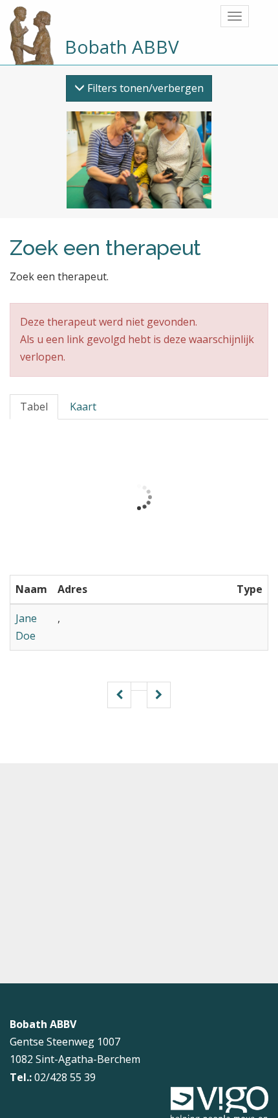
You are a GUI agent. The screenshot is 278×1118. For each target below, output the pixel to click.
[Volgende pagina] (159, 695)
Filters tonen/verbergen (144, 88)
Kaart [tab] (83, 406)
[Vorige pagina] (119, 695)
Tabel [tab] (34, 406)
